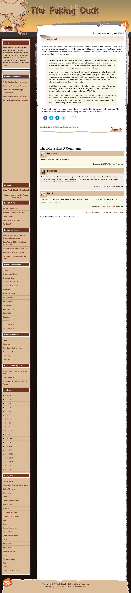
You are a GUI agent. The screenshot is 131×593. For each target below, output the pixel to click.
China (5, 497)
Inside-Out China (9, 293)
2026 (6, 395)
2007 (6, 450)
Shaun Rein (7, 547)
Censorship (7, 493)
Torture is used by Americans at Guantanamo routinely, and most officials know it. (79, 51)
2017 (6, 411)
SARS (5, 539)
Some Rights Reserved (79, 584)
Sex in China (7, 543)
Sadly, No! (6, 360)
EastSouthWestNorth (10, 282)
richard (53, 171)
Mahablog (6, 356)
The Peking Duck (62, 584)
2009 (6, 442)
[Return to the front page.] (65, 9)
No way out (49, 39)
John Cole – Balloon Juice (12, 348)
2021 (6, 407)
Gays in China (8, 504)
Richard (50, 127)
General (75, 127)
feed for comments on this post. (99, 212)
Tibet (4, 563)
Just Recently (8, 301)
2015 (6, 419)
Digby (5, 340)
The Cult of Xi (7, 224)
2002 (6, 469)
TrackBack (118, 212)
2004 (6, 462)
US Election (7, 567)
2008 (6, 446)
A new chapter (8, 216)
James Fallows (8, 297)
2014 (6, 423)
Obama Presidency (10, 528)
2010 (6, 438)
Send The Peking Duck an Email (16, 190)
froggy (53, 153)
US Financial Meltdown (11, 571)
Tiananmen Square (10, 559)
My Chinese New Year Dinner (13, 252)
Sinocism (6, 317)
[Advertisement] (71, 29)
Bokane (5, 270)
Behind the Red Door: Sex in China (15, 485)
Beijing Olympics (9, 489)
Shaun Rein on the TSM (11, 220)
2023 (6, 399)
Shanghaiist (7, 313)
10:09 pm (111, 206)
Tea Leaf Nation (8, 325)
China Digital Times (10, 274)
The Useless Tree (9, 328)
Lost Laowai (7, 305)
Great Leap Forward (10, 512)
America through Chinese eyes (14, 212)
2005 (6, 458)
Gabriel (5, 86)
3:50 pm (112, 164)
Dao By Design (61, 587)
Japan (5, 524)
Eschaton (6, 344)
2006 (6, 454)
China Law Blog (8, 278)
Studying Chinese (9, 551)
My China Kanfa (8, 309)
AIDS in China (8, 481)
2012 (6, 431)
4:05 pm (112, 186)
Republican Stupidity (10, 536)
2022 (6, 403)
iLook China (7, 289)
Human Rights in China (11, 516)
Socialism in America (19, 82)
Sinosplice (6, 321)
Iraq (4, 520)
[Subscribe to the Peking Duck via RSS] (124, 24)
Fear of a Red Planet (10, 286)
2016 (6, 415)
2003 (6, 466)
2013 (6, 427)
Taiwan (5, 555)
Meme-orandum (8, 378)
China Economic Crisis (11, 501)
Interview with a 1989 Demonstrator (16, 248)
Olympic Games (8, 532)
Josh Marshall (8, 352)
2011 (6, 434)
